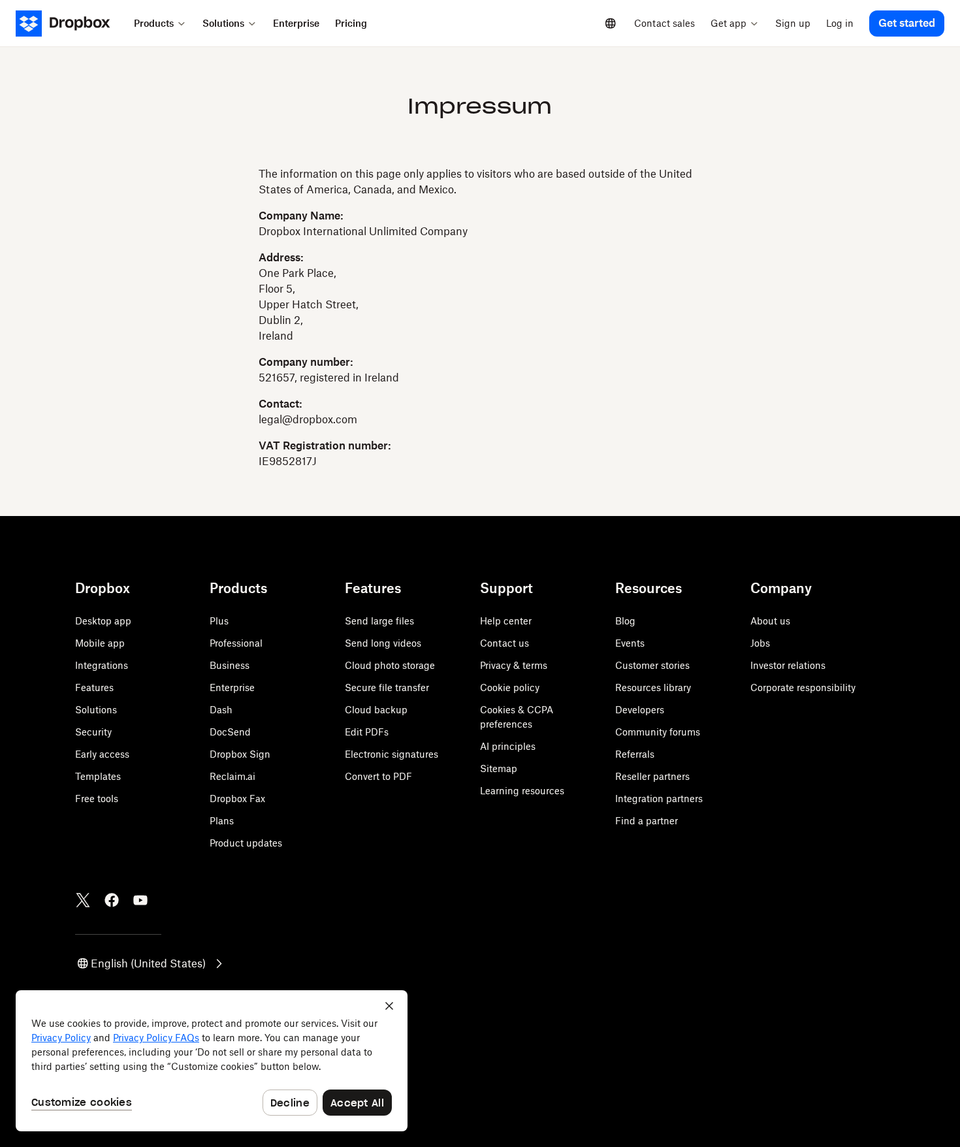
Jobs (760, 643)
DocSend (230, 731)
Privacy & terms (513, 665)
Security (93, 731)
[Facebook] (111, 900)
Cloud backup (376, 709)
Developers (639, 709)
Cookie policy (509, 687)
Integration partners (659, 798)
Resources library (653, 687)
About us (770, 620)
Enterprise (232, 687)
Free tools (96, 798)
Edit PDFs (367, 731)
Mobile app (100, 643)
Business (229, 665)
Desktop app (103, 620)
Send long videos (383, 643)
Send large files (379, 620)
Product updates (246, 842)
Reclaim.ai (232, 776)
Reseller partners (652, 776)
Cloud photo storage (390, 665)
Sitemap (498, 768)
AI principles (508, 746)
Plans (222, 820)
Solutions (96, 709)
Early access (102, 754)
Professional (236, 643)
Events (630, 643)
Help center (506, 620)
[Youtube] (140, 900)
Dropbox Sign (240, 754)
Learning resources (522, 790)
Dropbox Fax (237, 798)
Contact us (504, 643)
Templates (98, 776)
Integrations (101, 665)
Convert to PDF (378, 776)
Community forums (657, 731)
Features (94, 687)
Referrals (634, 754)
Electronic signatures (391, 754)
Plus (219, 620)
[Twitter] (82, 900)
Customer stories (652, 665)
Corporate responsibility (803, 687)
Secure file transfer (387, 687)
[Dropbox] (71, 23)
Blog (625, 620)
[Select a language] (610, 23)
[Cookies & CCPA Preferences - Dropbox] (212, 1060)
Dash (221, 709)
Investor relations (787, 665)
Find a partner (646, 820)
